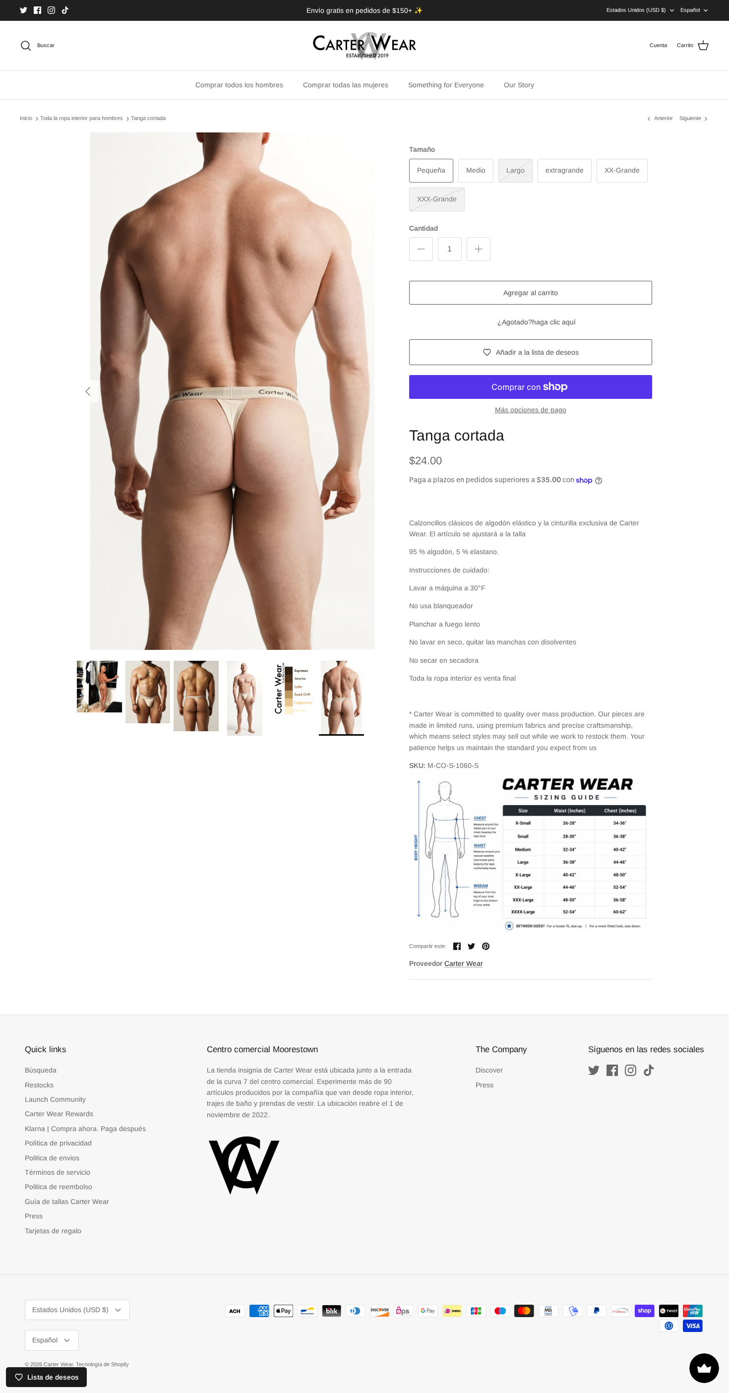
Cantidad (423, 228)
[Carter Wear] (364, 46)
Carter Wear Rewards (59, 1114)
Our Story (519, 85)
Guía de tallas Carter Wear (67, 1201)
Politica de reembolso (58, 1187)
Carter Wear (463, 963)
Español (690, 10)
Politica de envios (52, 1158)
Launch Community (55, 1099)
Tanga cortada (148, 119)
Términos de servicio (57, 1172)
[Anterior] (88, 391)
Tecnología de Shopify (102, 1364)
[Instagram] (51, 10)
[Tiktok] (65, 10)
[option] (232, 391)
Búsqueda (41, 1070)
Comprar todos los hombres (239, 85)
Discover (489, 1070)
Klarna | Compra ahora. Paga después (85, 1129)
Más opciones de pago (530, 410)
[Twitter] (23, 10)
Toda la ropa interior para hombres (81, 119)
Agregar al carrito (530, 293)
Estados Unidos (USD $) (636, 10)
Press (34, 1216)
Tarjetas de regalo (53, 1231)
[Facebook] (37, 10)
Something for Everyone (446, 85)
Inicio (26, 119)
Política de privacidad (58, 1143)
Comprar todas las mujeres (345, 85)
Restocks (39, 1085)
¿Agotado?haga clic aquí (536, 322)
